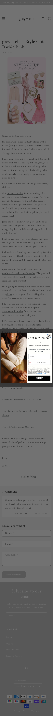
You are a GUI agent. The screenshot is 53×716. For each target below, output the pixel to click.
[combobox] (31, 362)
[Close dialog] (49, 336)
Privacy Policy (39, 373)
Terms (45, 373)
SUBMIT (39, 378)
